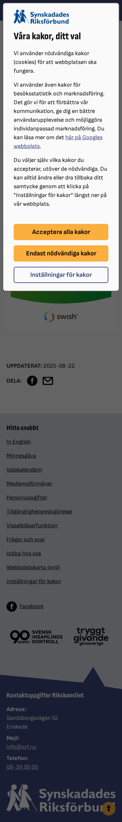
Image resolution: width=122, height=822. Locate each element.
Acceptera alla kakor (61, 232)
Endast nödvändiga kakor (61, 253)
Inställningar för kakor (61, 275)
